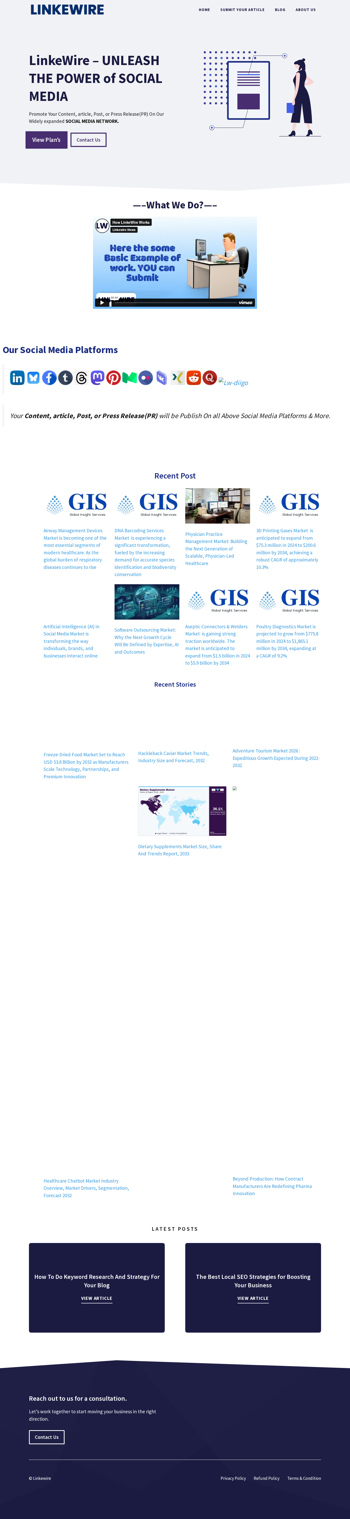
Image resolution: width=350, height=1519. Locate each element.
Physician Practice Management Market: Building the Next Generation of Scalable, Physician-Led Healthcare (216, 548)
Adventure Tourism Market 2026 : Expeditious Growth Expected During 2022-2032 (276, 1440)
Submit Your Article (242, 9)
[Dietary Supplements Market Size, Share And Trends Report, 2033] (182, 1490)
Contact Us (88, 140)
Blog (280, 9)
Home (204, 9)
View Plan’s (46, 139)
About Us (306, 9)
